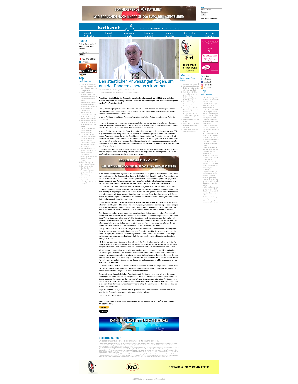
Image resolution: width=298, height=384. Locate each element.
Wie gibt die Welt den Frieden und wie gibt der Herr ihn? (191, 116)
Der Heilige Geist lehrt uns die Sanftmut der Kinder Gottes (190, 94)
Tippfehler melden (132, 92)
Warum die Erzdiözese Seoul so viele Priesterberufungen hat (210, 157)
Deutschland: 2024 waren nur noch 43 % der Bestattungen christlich (88, 116)
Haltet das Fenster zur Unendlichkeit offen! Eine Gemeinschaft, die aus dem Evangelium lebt (210, 191)
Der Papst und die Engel (191, 84)
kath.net (141, 379)
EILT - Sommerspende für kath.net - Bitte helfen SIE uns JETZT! (211, 100)
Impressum (150, 379)
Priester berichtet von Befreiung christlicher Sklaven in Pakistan (210, 173)
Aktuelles (114, 90)
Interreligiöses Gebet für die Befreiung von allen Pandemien (191, 110)
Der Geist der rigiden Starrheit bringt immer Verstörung (190, 104)
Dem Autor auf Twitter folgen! (110, 295)
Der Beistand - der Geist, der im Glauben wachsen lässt (191, 126)
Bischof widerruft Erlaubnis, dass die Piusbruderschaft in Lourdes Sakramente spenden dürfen (89, 97)
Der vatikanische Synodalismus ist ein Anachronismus (88, 130)
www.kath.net (115, 352)
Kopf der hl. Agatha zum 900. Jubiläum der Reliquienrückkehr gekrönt (211, 135)
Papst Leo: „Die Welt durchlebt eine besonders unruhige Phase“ (88, 136)
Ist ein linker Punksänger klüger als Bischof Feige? (89, 158)
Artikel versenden (116, 92)
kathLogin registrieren (144, 343)
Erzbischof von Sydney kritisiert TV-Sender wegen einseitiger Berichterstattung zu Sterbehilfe (211, 165)
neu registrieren (211, 19)
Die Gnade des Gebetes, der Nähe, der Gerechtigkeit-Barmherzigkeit (191, 88)
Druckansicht (104, 92)
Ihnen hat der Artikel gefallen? (110, 301)
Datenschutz (161, 379)
